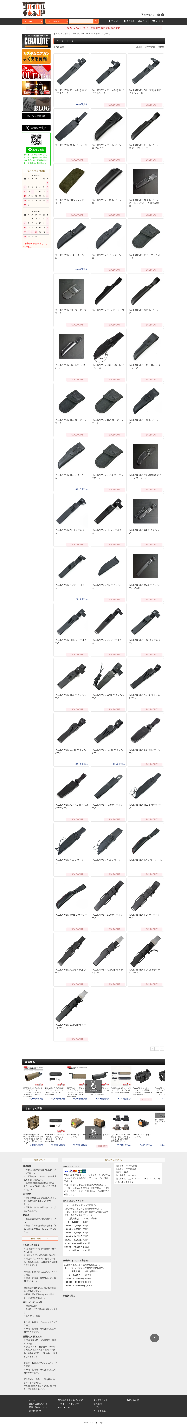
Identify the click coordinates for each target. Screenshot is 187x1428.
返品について (35, 1411)
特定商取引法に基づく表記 (70, 1400)
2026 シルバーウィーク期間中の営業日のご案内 (94, 28)
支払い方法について (38, 1404)
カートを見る (100, 1411)
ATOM (67, 1407)
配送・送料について (38, 1407)
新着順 (139, 47)
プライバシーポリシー (68, 1404)
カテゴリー (27, 21)
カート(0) (159, 21)
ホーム (56, 33)
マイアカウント (101, 1400)
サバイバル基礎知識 (36, 116)
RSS (60, 1407)
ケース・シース (103, 33)
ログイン (144, 21)
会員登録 (130, 21)
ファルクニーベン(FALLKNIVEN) (78, 33)
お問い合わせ (149, 15)
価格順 (161, 47)
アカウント (116, 21)
